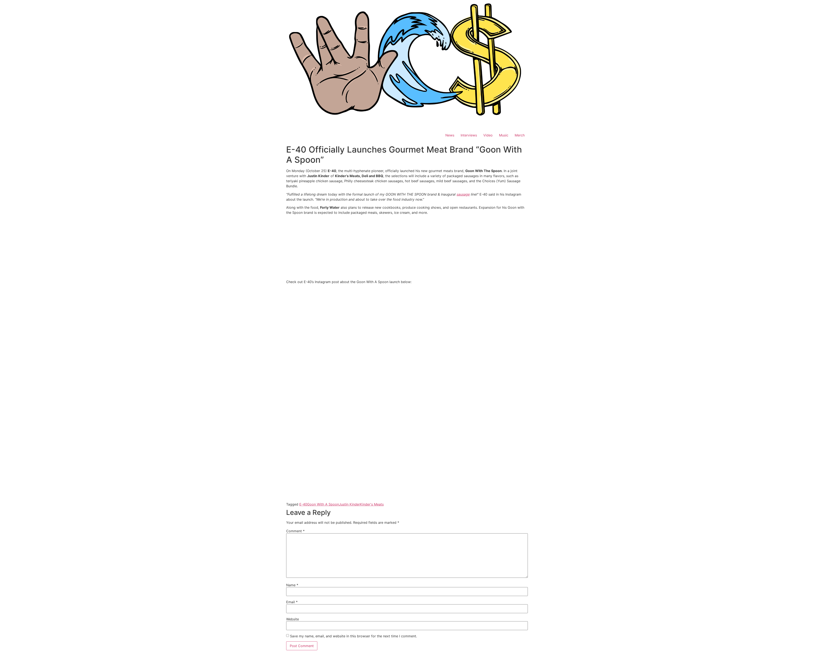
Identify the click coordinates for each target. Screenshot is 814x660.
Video (488, 135)
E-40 (303, 504)
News (449, 135)
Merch (520, 135)
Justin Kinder (349, 504)
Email (292, 602)
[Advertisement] (407, 248)
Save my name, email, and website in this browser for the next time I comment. (353, 636)
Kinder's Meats (372, 504)
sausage (463, 194)
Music (503, 135)
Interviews (469, 135)
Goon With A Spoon (323, 504)
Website (292, 619)
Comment (295, 531)
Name (292, 585)
